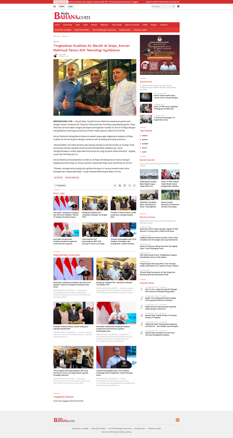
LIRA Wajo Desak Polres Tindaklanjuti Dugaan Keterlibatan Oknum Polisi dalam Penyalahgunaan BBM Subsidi (158, 256)
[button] (173, 6)
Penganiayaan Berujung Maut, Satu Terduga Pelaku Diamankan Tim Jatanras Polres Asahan (159, 265)
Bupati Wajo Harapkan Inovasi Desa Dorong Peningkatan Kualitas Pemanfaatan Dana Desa (160, 334)
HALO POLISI (117, 25)
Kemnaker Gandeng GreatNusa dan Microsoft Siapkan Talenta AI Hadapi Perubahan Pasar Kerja (66, 215)
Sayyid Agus (62, 55)
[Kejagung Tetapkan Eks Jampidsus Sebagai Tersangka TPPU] (95, 203)
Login (70, 6)
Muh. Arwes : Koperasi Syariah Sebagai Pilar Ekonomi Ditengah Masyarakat (161, 290)
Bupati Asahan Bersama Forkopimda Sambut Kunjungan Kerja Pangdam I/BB (170, 204)
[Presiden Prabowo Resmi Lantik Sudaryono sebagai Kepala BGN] (123, 203)
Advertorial (67, 25)
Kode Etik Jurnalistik (63, 30)
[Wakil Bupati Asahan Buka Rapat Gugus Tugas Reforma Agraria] (149, 174)
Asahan (145, 144)
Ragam (154, 25)
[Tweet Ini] (120, 185)
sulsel (144, 152)
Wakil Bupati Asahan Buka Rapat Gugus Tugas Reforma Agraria (148, 184)
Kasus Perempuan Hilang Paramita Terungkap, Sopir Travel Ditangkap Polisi (159, 247)
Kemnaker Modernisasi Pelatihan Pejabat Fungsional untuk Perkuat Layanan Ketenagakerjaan (65, 241)
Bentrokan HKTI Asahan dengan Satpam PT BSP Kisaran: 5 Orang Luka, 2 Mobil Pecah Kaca (159, 230)
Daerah (94, 25)
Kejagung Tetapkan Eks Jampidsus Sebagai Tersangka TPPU (94, 214)
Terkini (144, 136)
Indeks (61, 6)
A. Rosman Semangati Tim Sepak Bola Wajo (164, 119)
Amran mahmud (72, 177)
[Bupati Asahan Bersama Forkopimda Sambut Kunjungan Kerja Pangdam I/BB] (170, 195)
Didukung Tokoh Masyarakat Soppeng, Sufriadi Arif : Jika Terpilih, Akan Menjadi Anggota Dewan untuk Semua (161, 325)
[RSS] (178, 420)
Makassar (104, 25)
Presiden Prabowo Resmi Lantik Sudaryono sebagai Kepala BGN (123, 214)
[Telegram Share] (129, 185)
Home (57, 25)
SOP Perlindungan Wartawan (104, 30)
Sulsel (85, 25)
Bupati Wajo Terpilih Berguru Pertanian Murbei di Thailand (161, 316)
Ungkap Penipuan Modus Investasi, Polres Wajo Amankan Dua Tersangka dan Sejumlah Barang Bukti (159, 239)
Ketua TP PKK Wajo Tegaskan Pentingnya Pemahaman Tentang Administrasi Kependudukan (166, 107)
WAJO (144, 148)
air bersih (58, 177)
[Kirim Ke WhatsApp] (134, 185)
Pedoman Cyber (140, 30)
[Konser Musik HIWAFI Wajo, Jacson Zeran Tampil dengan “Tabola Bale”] (146, 97)
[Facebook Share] (115, 185)
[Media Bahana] (72, 15)
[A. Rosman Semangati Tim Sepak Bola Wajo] (146, 119)
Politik (145, 25)
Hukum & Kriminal (132, 25)
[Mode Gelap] (178, 6)
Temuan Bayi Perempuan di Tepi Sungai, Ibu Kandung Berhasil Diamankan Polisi (157, 273)
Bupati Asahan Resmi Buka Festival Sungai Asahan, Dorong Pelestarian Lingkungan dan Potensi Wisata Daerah (168, 2)
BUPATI (145, 140)
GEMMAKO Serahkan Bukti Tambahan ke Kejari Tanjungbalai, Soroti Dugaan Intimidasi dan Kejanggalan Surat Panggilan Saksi (148, 204)
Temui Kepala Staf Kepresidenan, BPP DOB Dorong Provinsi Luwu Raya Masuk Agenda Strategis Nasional (93, 241)
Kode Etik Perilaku (82, 30)
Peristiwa (163, 25)
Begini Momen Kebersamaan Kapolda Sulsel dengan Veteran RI (160, 308)
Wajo (77, 25)
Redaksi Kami (124, 30)
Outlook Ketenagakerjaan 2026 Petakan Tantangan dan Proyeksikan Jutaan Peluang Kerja (123, 241)
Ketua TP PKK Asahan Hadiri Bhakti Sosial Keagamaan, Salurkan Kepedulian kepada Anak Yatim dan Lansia (170, 184)
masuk (65, 401)
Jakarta (56, 41)
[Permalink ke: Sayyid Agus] (55, 55)
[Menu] (55, 6)
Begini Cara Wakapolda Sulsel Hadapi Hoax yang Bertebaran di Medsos (160, 299)
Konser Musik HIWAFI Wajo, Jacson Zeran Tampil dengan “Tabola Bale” (166, 96)
